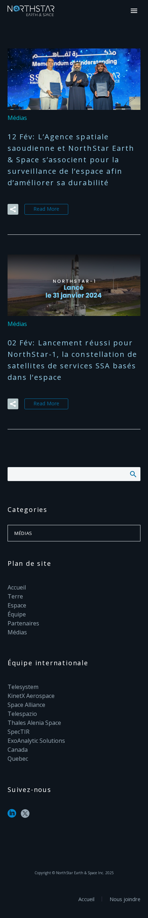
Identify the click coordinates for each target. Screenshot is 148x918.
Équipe (17, 614)
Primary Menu (134, 10)
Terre (15, 596)
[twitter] (25, 816)
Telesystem (23, 687)
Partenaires (23, 623)
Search (132, 474)
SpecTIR (18, 732)
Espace (17, 605)
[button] (13, 209)
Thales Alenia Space (34, 723)
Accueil (17, 587)
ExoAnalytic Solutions (36, 741)
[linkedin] (12, 816)
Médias (17, 118)
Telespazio (22, 714)
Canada (18, 750)
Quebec (18, 759)
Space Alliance (26, 705)
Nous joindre (125, 899)
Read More (46, 208)
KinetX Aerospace (31, 696)
